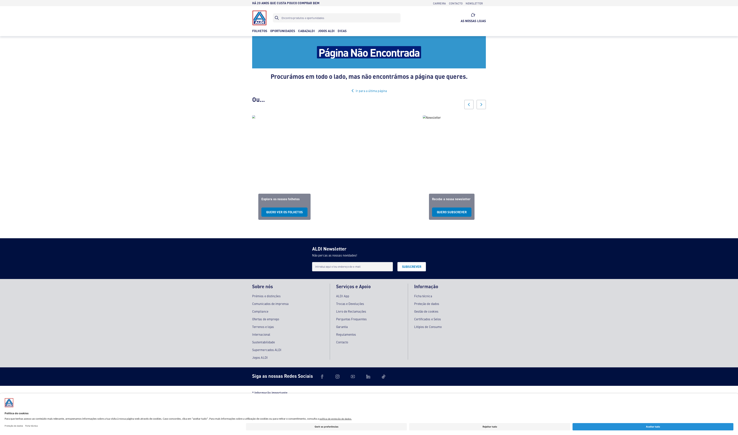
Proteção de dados (426, 303)
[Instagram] (337, 376)
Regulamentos (346, 334)
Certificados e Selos (427, 319)
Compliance (260, 311)
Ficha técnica (423, 296)
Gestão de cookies (426, 311)
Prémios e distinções (266, 296)
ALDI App (342, 296)
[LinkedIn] (368, 376)
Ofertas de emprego (265, 319)
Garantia (342, 327)
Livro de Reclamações (351, 311)
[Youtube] (352, 376)
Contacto (342, 342)
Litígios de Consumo (428, 327)
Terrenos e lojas (263, 327)
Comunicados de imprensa (270, 303)
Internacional (261, 334)
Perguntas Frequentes (351, 319)
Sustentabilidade (263, 342)
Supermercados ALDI (266, 350)
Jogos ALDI (260, 357)
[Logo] (259, 18)
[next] (481, 104)
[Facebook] (322, 376)
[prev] (469, 104)
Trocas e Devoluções (350, 303)
